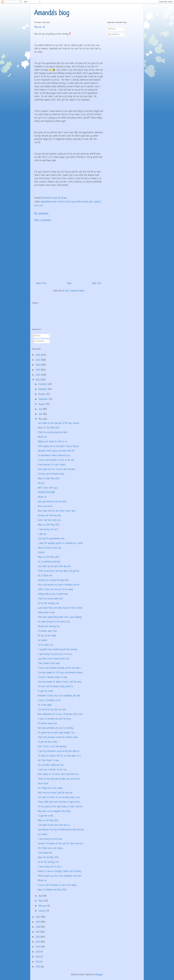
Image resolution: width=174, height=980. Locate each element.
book (54, 202)
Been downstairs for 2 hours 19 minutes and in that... (61, 714)
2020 (38, 917)
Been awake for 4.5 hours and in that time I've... (58, 774)
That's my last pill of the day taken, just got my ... (59, 571)
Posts (113, 29)
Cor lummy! (42, 640)
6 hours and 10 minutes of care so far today (57, 885)
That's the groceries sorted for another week (58, 737)
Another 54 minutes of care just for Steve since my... (61, 843)
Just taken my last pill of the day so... (54, 825)
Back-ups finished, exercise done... (52, 502)
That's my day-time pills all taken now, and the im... (59, 779)
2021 (38, 380)
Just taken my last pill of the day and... (54, 566)
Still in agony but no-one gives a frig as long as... (59, 446)
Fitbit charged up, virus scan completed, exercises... (60, 876)
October (42, 394)
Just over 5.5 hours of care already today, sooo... (59, 797)
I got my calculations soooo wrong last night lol (58, 751)
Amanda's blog (51, 13)
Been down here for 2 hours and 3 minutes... (57, 469)
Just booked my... (45, 853)
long (73, 202)
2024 (38, 365)
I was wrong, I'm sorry (48, 529)
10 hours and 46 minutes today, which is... (56, 686)
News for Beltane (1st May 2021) (52, 890)
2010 (38, 967)
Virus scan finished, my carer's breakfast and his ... (59, 585)
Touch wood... (43, 783)
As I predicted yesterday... (49, 562)
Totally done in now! (46, 612)
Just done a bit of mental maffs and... (54, 659)
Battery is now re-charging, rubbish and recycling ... (60, 871)
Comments (115, 34)
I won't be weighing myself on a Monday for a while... (61, 543)
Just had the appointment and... (51, 539)
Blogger (99, 974)
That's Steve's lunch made (49, 663)
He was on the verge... (47, 636)
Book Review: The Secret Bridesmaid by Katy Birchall (61, 830)
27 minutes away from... (48, 631)
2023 (38, 370)
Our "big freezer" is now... (49, 760)
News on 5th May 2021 (48, 820)
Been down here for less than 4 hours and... (57, 511)
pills (91, 202)
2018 (38, 927)
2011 (38, 962)
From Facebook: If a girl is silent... (52, 465)
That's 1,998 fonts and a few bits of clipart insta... (59, 802)
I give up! (42, 534)
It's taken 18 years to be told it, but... (54, 622)
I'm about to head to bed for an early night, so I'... (60, 756)
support (97, 202)
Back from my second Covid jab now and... (55, 793)
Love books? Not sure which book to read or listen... (60, 608)
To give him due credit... (48, 742)
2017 (38, 932)
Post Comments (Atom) (74, 291)
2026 (38, 355)
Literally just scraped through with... (53, 580)
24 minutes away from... (48, 723)
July (41, 409)
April (41, 896)
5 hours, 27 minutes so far (49, 700)
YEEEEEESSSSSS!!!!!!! (46, 492)
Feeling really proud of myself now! (53, 594)
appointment (46, 202)
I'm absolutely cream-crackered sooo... (54, 455)
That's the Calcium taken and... (50, 599)
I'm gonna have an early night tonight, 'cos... (57, 733)
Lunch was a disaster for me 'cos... (52, 770)
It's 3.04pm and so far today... (50, 788)
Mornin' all (42, 437)
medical (79, 202)
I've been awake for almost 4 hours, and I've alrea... (60, 682)
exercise (61, 202)
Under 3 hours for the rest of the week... (56, 589)
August (42, 404)
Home (69, 283)
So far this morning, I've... (49, 603)
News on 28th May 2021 (48, 478)
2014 (38, 947)
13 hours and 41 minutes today (51, 474)
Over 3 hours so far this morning (52, 746)
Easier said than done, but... (50, 520)
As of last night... (45, 705)
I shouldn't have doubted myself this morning (57, 649)
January (42, 911)
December (43, 384)
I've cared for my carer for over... (52, 709)
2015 (38, 942)
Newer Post (41, 283)
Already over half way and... (50, 515)
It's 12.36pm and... (45, 575)
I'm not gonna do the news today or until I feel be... (60, 806)
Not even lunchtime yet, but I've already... (56, 728)
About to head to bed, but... (50, 548)
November (43, 389)
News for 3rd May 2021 (48, 857)
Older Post (96, 283)
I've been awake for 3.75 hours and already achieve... (60, 672)
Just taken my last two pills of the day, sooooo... (59, 423)
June (41, 414)
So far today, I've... (46, 645)
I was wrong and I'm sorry (49, 867)
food (68, 202)
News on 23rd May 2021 (48, 557)
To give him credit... (46, 691)
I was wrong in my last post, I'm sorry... (55, 654)
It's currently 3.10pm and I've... (51, 765)
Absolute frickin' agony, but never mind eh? (56, 451)
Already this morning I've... (49, 626)
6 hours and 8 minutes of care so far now (56, 460)
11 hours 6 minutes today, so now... (53, 677)
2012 (38, 957)
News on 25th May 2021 (48, 525)
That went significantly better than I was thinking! (59, 617)
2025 (38, 360)
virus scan (38, 205)
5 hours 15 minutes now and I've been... (55, 719)
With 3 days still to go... (48, 488)
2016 (38, 937)
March (42, 901)
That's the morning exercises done (52, 432)
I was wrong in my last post (50, 839)
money (85, 202)
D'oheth (41, 552)
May (41, 419)
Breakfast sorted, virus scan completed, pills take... (59, 696)
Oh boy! (41, 483)
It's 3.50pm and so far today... (50, 848)
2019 (38, 922)
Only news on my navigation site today (54, 811)
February (43, 906)
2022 (38, 375)
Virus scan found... (45, 506)
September (44, 399)
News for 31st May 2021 (48, 428)
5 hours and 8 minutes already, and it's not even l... (60, 668)
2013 (38, 952)
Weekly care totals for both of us (52, 441)
